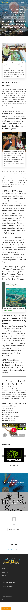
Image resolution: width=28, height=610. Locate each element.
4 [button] (14, 465)
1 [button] (10, 465)
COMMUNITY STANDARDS (8, 583)
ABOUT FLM (5, 568)
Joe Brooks (6, 15)
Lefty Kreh (21, 15)
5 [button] (16, 465)
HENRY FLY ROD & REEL (7, 586)
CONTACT (4, 575)
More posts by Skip (14, 529)
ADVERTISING (5, 572)
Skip (7, 31)
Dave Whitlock (8, 9)
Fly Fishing (5, 12)
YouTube (22, 17)
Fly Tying (22, 12)
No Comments (20, 31)
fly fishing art (14, 12)
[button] (24, 2)
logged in (10, 550)
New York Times (8, 17)
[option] (14, 455)
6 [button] (17, 465)
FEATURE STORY (19, 9)
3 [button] (13, 465)
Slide (16, 17)
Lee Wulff (14, 15)
